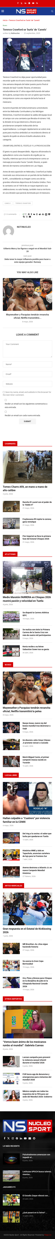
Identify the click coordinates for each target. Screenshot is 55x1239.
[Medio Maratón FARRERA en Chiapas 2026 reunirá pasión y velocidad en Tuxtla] (27, 577)
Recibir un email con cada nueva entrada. (23, 415)
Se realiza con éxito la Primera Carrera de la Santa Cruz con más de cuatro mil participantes (37, 632)
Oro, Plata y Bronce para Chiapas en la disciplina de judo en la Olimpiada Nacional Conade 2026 (37, 982)
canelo (8, 203)
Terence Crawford (23, 203)
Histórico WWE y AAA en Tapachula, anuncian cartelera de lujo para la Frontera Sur (36, 853)
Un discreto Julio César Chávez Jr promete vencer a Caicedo (36, 741)
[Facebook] (17, 3)
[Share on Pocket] (49, 214)
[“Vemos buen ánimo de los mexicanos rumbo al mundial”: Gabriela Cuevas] (27, 1022)
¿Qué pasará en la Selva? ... (35, 1212)
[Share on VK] (34, 214)
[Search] (52, 11)
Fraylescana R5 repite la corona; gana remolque (37, 520)
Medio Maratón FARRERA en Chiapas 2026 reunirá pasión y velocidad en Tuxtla (27, 599)
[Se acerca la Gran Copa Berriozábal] (11, 965)
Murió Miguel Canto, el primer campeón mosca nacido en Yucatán (36, 760)
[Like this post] (25, 214)
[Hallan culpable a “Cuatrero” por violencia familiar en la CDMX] (27, 798)
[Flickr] (29, 3)
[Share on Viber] (27, 217)
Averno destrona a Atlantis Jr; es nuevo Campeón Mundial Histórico (37, 870)
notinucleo (15, 33)
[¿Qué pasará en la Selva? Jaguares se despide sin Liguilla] (11, 1217)
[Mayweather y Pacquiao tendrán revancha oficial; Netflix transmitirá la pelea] (27, 294)
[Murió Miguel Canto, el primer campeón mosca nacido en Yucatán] (11, 761)
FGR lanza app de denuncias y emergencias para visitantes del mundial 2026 (37, 1077)
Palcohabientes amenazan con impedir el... (36, 1155)
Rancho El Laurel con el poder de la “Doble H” (37, 503)
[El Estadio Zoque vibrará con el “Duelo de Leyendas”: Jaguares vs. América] (11, 1200)
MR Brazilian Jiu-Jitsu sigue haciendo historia (35, 945)
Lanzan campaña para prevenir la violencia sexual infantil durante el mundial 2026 (36, 1060)
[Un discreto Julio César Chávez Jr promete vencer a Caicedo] (11, 744)
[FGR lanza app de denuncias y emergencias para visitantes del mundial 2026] (11, 1078)
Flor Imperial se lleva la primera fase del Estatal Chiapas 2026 (37, 537)
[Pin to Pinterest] (29, 214)
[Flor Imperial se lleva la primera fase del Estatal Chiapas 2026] (11, 540)
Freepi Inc (47, 1235)
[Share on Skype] (24, 217)
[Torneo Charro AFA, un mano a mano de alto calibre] (27, 467)
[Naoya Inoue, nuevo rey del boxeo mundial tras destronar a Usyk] (11, 727)
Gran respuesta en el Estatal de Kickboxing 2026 (27, 930)
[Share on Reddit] (40, 214)
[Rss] (37, 3)
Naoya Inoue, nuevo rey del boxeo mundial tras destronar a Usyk (36, 726)
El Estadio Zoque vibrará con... (36, 1195)
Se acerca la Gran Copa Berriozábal (33, 962)
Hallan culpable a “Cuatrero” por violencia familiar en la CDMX (26, 820)
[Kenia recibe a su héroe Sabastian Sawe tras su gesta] (11, 651)
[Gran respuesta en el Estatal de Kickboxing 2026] (27, 909)
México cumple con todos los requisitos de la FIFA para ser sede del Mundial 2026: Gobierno (37, 1094)
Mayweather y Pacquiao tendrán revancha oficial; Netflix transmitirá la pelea (26, 709)
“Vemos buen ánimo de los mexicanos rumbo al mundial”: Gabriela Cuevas (24, 1043)
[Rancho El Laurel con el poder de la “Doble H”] (11, 506)
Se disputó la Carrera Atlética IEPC (36, 613)
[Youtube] (33, 3)
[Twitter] (21, 3)
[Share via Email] (30, 217)
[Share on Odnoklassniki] (37, 214)
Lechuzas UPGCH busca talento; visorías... (37, 1172)
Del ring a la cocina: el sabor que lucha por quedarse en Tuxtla (37, 834)
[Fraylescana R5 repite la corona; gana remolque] (11, 523)
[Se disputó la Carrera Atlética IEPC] (11, 617)
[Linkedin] (25, 3)
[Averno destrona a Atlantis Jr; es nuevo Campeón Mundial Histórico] (11, 872)
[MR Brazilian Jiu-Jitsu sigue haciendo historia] (11, 948)
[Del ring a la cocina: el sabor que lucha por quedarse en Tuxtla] (11, 838)
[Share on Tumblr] (31, 214)
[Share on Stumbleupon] (43, 214)
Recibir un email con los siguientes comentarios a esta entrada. (26, 405)
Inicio (5, 20)
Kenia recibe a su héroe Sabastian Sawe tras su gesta (36, 647)
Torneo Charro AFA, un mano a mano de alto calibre (25, 488)
